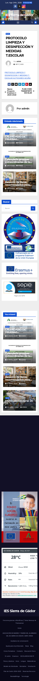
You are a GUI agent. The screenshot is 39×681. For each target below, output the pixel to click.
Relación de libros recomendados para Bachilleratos (17, 185)
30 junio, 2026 (13, 407)
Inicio (17, 661)
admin (19, 61)
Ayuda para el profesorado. (15, 646)
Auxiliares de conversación (19, 641)
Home (19, 628)
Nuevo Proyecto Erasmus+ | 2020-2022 (11, 92)
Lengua (23, 661)
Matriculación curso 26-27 (19, 402)
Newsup (31, 620)
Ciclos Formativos (9, 651)
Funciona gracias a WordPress (13, 620)
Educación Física (29, 651)
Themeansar (19, 623)
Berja (27, 646)
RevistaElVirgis (15, 676)
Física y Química (8, 661)
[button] (32, 22)
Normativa (23, 666)
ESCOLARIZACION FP (27, 656)
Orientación (31, 666)
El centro (8, 656)
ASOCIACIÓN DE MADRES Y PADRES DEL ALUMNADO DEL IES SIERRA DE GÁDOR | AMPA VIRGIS (20, 634)
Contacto (20, 651)
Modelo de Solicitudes (11, 666)
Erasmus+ (15, 656)
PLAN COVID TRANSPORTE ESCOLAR (26, 91)
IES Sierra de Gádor (19, 15)
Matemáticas (31, 661)
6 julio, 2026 (12, 383)
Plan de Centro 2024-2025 (12, 671)
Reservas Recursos (29, 671)
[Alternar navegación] (18, 22)
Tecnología (25, 676)
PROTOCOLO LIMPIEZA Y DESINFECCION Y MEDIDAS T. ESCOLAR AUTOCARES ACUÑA (18, 75)
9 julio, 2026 (12, 336)
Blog (7, 34)
